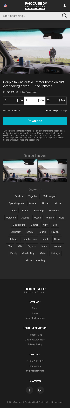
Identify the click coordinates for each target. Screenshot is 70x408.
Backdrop (39, 210)
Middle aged (49, 196)
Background (19, 225)
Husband (57, 246)
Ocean (37, 217)
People (45, 239)
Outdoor (19, 196)
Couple (42, 232)
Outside (25, 217)
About (35, 308)
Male (61, 217)
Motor (45, 246)
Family (13, 253)
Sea (55, 225)
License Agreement (35, 339)
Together (33, 196)
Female (50, 217)
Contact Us (35, 366)
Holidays (55, 253)
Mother (34, 225)
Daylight (55, 232)
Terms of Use (35, 334)
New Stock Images (35, 318)
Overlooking (28, 253)
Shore (57, 239)
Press (35, 313)
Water (43, 253)
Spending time (16, 203)
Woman (33, 203)
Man (10, 246)
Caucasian (16, 232)
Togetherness (29, 239)
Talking (13, 239)
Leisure (57, 203)
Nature (30, 232)
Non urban (54, 210)
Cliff (45, 225)
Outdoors (11, 217)
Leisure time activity (35, 260)
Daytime (32, 246)
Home (45, 203)
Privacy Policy (35, 344)
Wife (20, 246)
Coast (14, 210)
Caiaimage (31, 92)
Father (25, 210)
